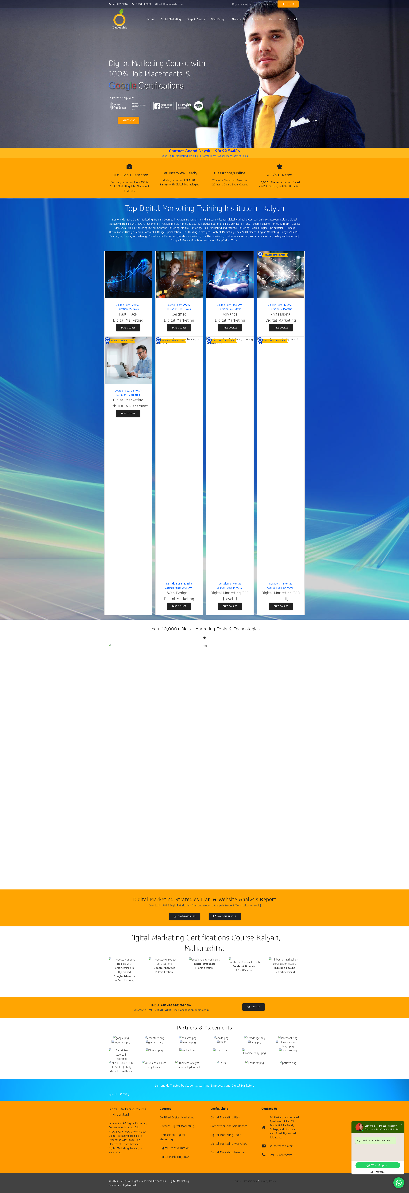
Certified (179, 314)
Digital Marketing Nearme (227, 1152)
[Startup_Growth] (128, 275)
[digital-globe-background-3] (281, 457)
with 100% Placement (128, 405)
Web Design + (179, 592)
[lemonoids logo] (120, 19)
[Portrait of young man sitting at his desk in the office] (128, 360)
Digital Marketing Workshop (228, 1143)
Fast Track (128, 314)
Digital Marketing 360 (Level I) (230, 595)
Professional (280, 314)
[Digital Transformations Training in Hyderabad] (179, 457)
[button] (183, 19)
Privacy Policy (268, 1181)
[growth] (230, 275)
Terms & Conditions (245, 1181)
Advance (229, 314)
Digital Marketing (128, 320)
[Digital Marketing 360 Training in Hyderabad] (179, 275)
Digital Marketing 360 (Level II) (281, 595)
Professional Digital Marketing (172, 1137)
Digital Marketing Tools (225, 1134)
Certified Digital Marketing (177, 1117)
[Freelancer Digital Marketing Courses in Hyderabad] (230, 457)
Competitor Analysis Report (228, 1126)
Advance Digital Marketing (177, 1126)
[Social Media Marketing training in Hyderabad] (281, 275)
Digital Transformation (175, 1147)
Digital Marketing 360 (174, 1156)
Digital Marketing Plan (225, 1117)
